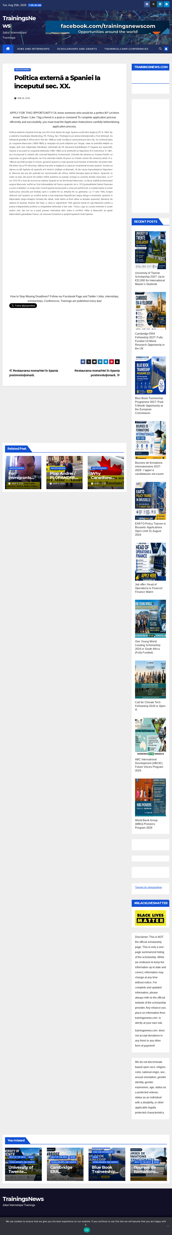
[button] (160, 48)
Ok (86, 1230)
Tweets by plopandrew (148, 887)
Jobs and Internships (33, 48)
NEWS (31, 1157)
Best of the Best (17, 1157)
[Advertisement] (64, 254)
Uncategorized (22, 70)
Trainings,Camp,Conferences (126, 48)
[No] (167, 1226)
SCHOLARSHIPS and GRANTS (77, 48)
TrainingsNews (23, 1198)
